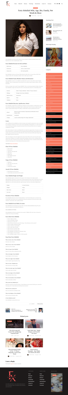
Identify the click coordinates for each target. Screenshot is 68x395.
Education (49, 88)
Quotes (48, 127)
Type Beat (49, 161)
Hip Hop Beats (50, 102)
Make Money (49, 110)
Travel (48, 155)
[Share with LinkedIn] (39, 303)
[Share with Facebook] (37, 303)
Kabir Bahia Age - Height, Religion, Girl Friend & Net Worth (34, 332)
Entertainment (37, 3)
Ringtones (49, 133)
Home (15, 3)
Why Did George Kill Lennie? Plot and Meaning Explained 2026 (14, 332)
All (47, 74)
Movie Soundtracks (51, 113)
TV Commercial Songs (51, 158)
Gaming (48, 96)
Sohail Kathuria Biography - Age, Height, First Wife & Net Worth (34, 351)
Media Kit (20, 3)
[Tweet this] (38, 303)
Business (25, 3)
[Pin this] (41, 303)
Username (49, 3)
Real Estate (49, 130)
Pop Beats (49, 124)
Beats (48, 79)
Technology (31, 3)
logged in (12, 363)
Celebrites (9, 321)
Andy (55, 388)
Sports (48, 141)
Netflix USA (49, 119)
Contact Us (44, 3)
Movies (48, 116)
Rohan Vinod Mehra (14, 143)
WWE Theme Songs (51, 172)
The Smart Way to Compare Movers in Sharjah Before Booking (57, 38)
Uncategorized (50, 164)
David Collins (34, 15)
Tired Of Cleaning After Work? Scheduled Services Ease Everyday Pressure (57, 24)
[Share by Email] (42, 303)
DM (12, 335)
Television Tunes (50, 150)
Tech (48, 144)
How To (48, 105)
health (48, 99)
